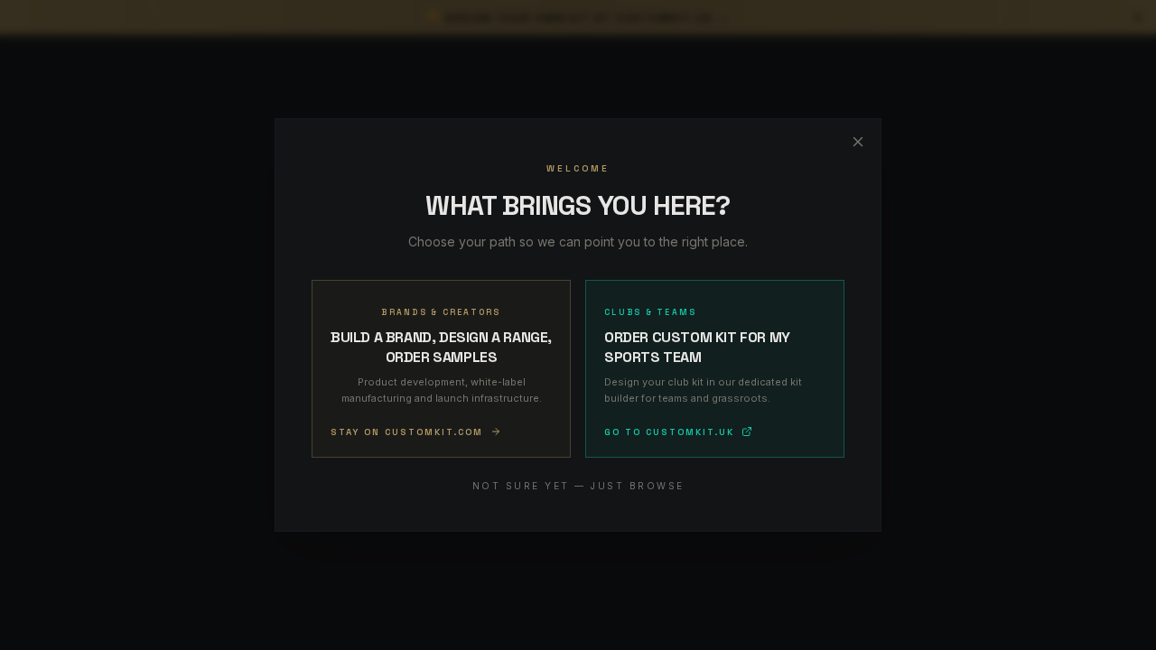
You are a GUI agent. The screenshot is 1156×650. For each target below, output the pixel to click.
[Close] (858, 141)
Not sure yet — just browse (578, 485)
